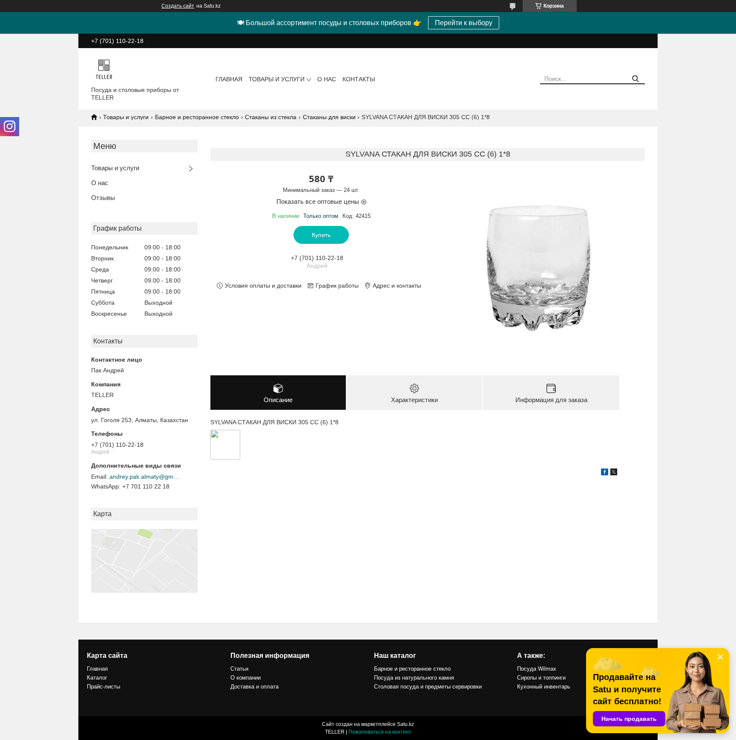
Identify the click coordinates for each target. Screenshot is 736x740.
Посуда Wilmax (536, 669)
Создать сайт (177, 6)
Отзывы (103, 197)
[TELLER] (104, 69)
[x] (613, 473)
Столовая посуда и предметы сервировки (428, 686)
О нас (326, 79)
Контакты (358, 79)
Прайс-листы (103, 686)
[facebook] (604, 473)
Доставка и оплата (254, 686)
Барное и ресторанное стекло (197, 117)
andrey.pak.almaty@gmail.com (145, 476)
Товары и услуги (277, 79)
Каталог (97, 677)
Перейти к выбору (463, 22)
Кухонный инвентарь (543, 686)
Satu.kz (405, 724)
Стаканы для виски (329, 117)
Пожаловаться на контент (379, 732)
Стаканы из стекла (270, 117)
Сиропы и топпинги (541, 677)
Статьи (239, 669)
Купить (321, 234)
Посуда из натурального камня (414, 677)
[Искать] (635, 79)
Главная (229, 79)
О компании (245, 677)
